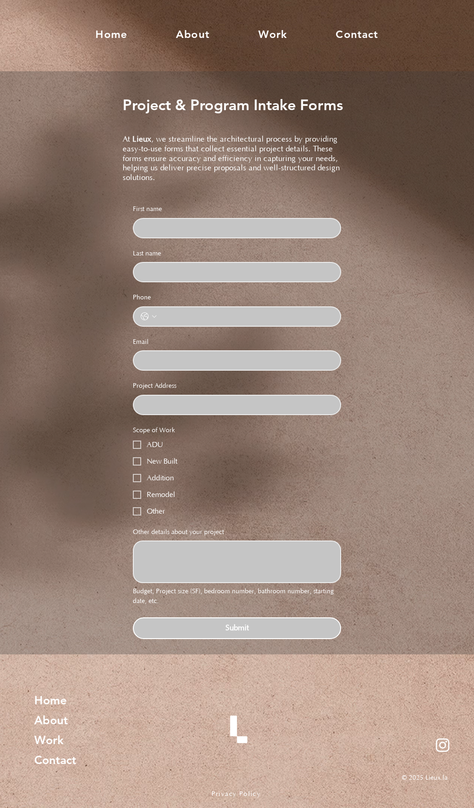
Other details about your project (178, 532)
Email (141, 342)
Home (50, 700)
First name (147, 209)
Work (48, 740)
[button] (357, 34)
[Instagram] (443, 745)
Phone (142, 297)
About (51, 720)
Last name (147, 253)
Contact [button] (55, 760)
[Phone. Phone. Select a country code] (148, 316)
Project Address (154, 386)
